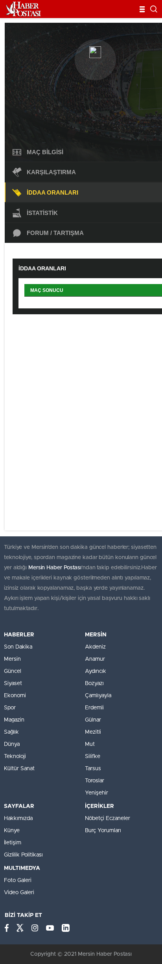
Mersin (12, 659)
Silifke (92, 756)
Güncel (12, 671)
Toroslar (94, 781)
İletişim (12, 843)
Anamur (95, 659)
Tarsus (93, 768)
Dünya (12, 744)
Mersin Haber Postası (54, 567)
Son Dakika (18, 647)
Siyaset (13, 683)
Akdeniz (95, 647)
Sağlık (11, 732)
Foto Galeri (17, 880)
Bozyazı (94, 683)
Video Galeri (19, 892)
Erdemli (94, 708)
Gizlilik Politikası (23, 855)
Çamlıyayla (98, 695)
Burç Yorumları (103, 830)
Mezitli (93, 732)
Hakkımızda (18, 818)
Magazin (14, 720)
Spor (10, 708)
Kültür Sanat (19, 768)
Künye (12, 830)
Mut (90, 744)
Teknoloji (15, 756)
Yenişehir (96, 793)
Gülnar (93, 720)
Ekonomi (15, 695)
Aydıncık (95, 671)
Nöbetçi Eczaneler (107, 818)
